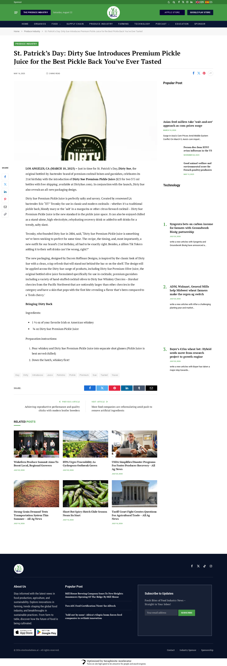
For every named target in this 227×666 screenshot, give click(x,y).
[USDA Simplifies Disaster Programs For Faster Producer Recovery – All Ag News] (134, 444)
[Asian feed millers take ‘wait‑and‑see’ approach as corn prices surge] (188, 102)
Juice (50, 375)
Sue (95, 375)
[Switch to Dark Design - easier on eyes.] (169, 2)
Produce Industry (101, 24)
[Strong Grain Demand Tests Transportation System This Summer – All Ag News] (36, 493)
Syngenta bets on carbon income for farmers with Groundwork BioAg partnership (191, 228)
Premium (84, 375)
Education (182, 24)
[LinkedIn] (5, 192)
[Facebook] (5, 177)
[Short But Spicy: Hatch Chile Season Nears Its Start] (85, 493)
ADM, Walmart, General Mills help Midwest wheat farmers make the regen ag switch (189, 290)
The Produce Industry (35, 12)
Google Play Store (200, 12)
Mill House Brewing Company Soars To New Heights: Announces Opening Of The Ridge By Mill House (94, 595)
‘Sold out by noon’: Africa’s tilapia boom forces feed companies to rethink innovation (93, 616)
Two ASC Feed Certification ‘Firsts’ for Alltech (90, 605)
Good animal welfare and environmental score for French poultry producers (198, 166)
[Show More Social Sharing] (210, 73)
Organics (40, 24)
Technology (142, 24)
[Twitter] (5, 184)
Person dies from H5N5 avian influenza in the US (198, 149)
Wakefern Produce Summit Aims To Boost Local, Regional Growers (36, 463)
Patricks (61, 375)
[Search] (174, 2)
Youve (115, 375)
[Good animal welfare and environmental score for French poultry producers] (172, 167)
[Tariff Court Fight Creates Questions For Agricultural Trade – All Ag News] (134, 493)
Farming (123, 24)
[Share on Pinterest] (204, 73)
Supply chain (75, 24)
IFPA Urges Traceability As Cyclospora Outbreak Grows (80, 463)
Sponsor (18, 2)
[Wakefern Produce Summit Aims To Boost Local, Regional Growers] (36, 444)
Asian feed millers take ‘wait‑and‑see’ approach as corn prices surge (188, 123)
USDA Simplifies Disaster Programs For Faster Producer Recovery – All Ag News (133, 465)
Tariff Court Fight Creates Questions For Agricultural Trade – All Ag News (134, 515)
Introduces (37, 375)
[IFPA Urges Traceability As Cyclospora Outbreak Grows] (85, 444)
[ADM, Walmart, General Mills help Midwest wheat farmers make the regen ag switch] (188, 267)
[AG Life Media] (113, 12)
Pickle (72, 375)
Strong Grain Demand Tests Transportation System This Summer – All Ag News (31, 515)
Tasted (104, 375)
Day (17, 375)
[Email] (5, 207)
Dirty (25, 375)
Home (25, 24)
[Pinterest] (5, 199)
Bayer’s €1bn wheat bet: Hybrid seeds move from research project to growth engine (190, 353)
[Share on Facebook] (193, 73)
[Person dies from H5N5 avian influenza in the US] (172, 151)
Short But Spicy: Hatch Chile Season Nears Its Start (85, 513)
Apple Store (172, 12)
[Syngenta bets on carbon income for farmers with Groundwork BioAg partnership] (188, 204)
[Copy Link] (5, 214)
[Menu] (16, 12)
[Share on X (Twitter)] (198, 73)
